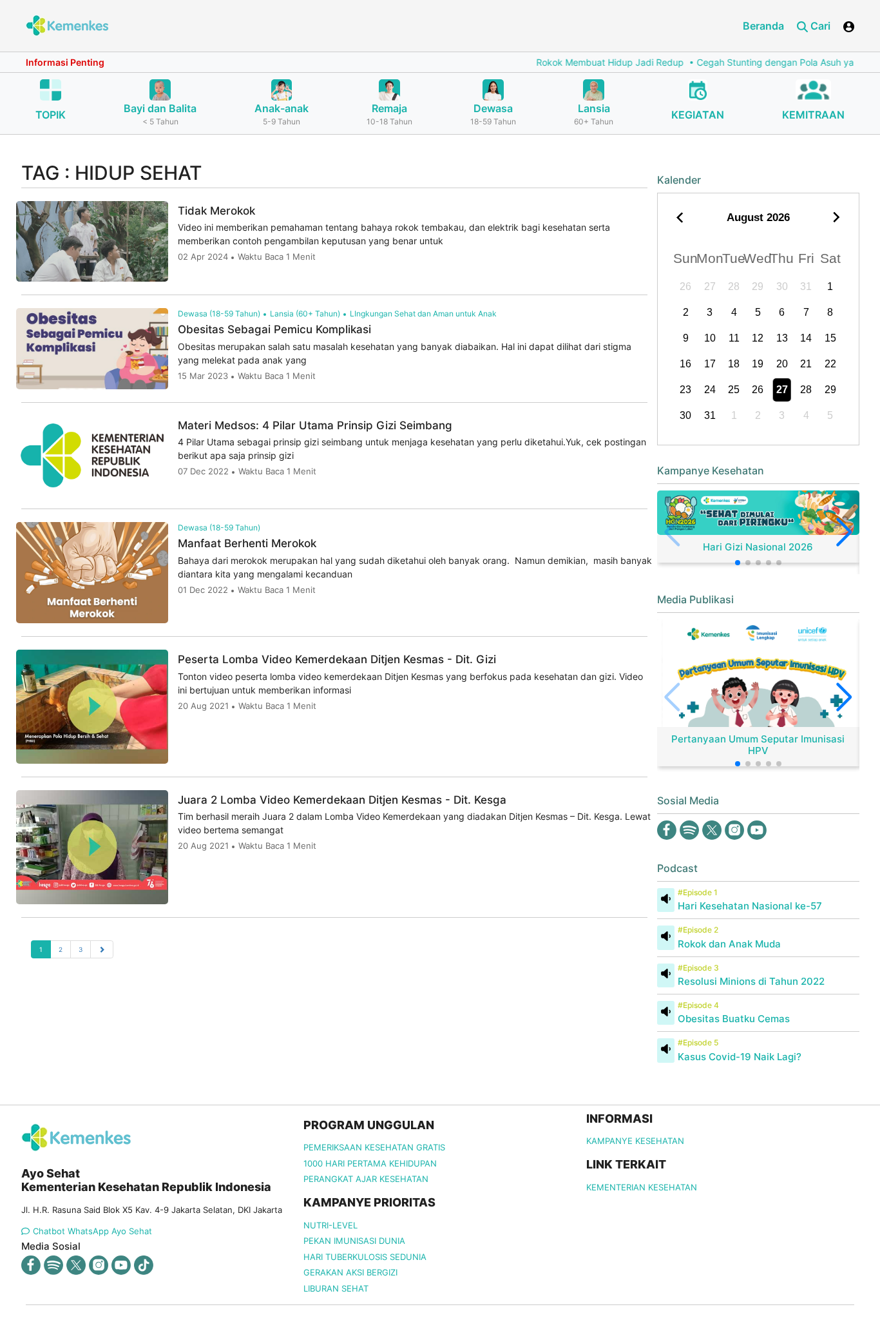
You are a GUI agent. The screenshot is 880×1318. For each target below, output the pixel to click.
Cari (819, 25)
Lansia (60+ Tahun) (305, 313)
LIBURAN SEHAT (335, 1288)
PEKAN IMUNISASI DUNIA (354, 1241)
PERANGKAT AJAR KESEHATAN (365, 1179)
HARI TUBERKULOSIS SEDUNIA (364, 1257)
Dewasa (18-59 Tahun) (219, 313)
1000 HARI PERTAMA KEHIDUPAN (370, 1163)
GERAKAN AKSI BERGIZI (350, 1272)
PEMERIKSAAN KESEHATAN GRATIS (374, 1147)
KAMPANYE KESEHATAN (635, 1141)
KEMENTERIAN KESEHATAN (641, 1187)
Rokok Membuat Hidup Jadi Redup (581, 62)
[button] (737, 562)
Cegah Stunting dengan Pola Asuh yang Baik (762, 62)
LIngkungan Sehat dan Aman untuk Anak (423, 313)
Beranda (763, 25)
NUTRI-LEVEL (330, 1225)
